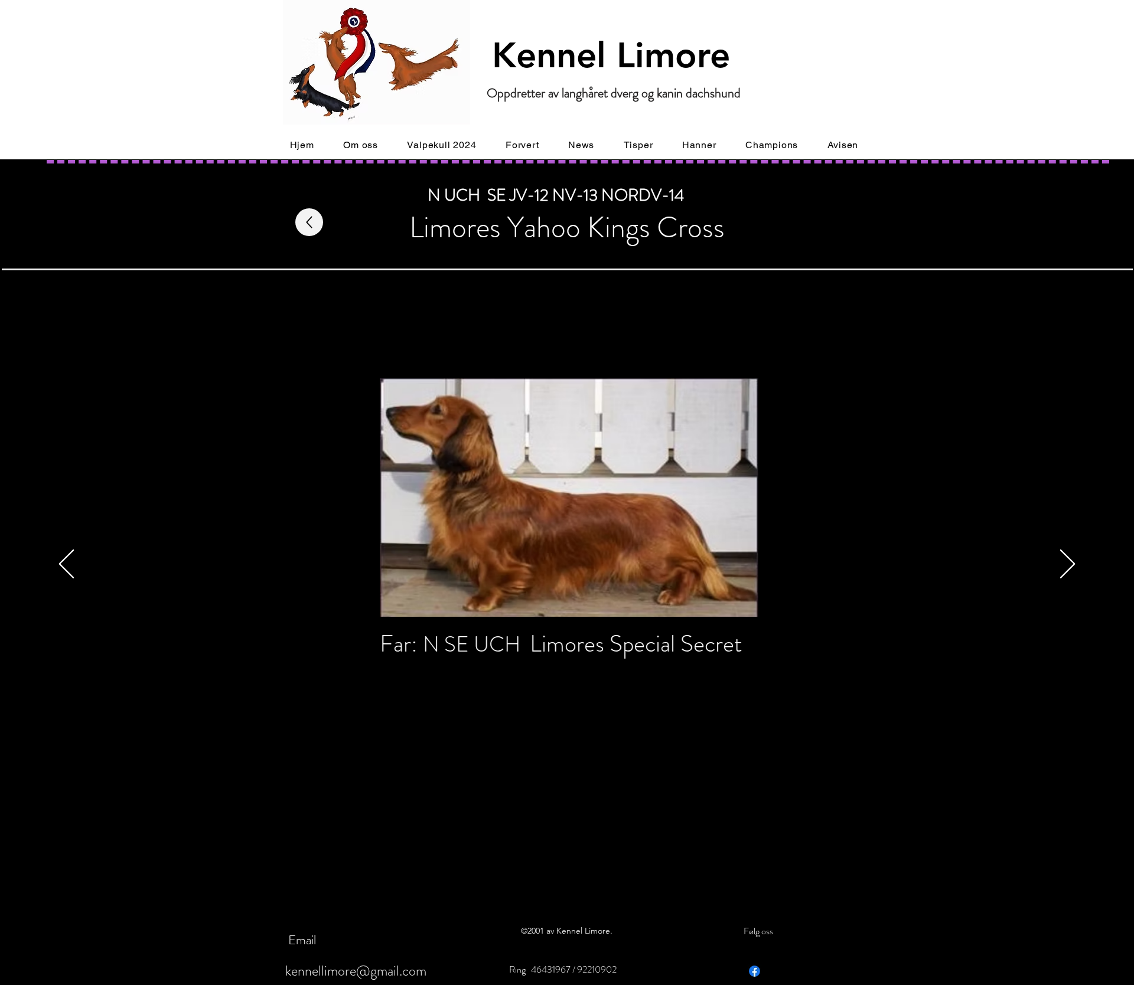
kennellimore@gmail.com (355, 971)
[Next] (1067, 564)
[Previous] (66, 564)
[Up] (309, 222)
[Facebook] (754, 971)
